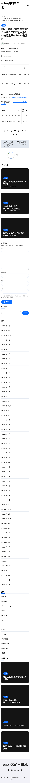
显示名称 (3, 272)
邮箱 (2, 280)
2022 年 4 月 (6, 434)
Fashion (4, 601)
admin (20, 155)
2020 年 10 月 (6, 519)
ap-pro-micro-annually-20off (20, 97)
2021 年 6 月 (6, 481)
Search (4, 307)
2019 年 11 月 (6, 570)
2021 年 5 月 (6, 486)
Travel (4, 625)
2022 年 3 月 (6, 439)
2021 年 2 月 (6, 500)
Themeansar (15, 780)
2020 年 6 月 (6, 537)
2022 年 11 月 (6, 401)
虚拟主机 (5, 648)
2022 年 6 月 (6, 424)
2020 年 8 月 (6, 528)
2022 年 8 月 (6, 415)
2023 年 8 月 (6, 359)
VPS (4, 25)
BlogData (24, 778)
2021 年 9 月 (6, 467)
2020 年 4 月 (6, 547)
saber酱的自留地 (15, 765)
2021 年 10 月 (6, 462)
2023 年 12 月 (6, 340)
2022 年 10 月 (6, 406)
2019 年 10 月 (6, 575)
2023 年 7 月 (6, 363)
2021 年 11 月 (6, 457)
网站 (2, 288)
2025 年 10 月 (6, 335)
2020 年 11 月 (6, 514)
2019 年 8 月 (6, 584)
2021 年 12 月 (6, 453)
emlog (4, 596)
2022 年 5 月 (6, 429)
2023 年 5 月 (6, 373)
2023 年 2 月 (6, 387)
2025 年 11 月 (6, 330)
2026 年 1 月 (6, 326)
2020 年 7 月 (6, 533)
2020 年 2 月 (6, 556)
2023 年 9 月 (6, 354)
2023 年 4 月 (6, 377)
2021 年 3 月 (6, 495)
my (3, 620)
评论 (2, 248)
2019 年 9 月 (6, 580)
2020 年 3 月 (6, 552)
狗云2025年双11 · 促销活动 (13, 233)
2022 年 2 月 (6, 443)
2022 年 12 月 (6, 396)
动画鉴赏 (5, 639)
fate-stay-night (7, 606)
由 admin (6, 43)
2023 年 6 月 (6, 368)
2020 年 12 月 (6, 509)
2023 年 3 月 (6, 382)
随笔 (3, 653)
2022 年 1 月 (6, 448)
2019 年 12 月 (6, 566)
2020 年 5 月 (6, 542)
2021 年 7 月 (6, 476)
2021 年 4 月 (6, 490)
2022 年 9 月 (6, 410)
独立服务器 (5, 643)
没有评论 (23, 43)
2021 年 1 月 (6, 504)
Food (4, 610)
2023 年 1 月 (6, 392)
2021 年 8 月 (6, 472)
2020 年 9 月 (6, 523)
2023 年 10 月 (6, 349)
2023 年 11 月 (6, 344)
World (4, 634)
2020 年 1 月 (6, 561)
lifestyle (4, 615)
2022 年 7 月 (6, 420)
